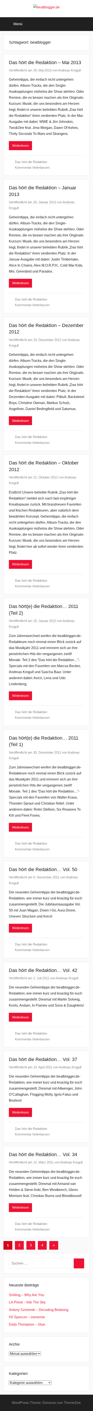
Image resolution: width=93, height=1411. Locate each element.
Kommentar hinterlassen (32, 167)
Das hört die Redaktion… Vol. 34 (43, 1154)
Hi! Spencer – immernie (27, 1317)
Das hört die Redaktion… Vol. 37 (43, 1059)
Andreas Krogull (69, 70)
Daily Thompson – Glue (27, 1324)
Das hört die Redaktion (31, 162)
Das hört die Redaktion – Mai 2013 (45, 62)
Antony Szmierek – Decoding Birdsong (38, 1310)
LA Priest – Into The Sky (27, 1302)
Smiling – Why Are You (26, 1295)
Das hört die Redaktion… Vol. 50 (43, 869)
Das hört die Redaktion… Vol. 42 (43, 970)
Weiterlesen (20, 145)
